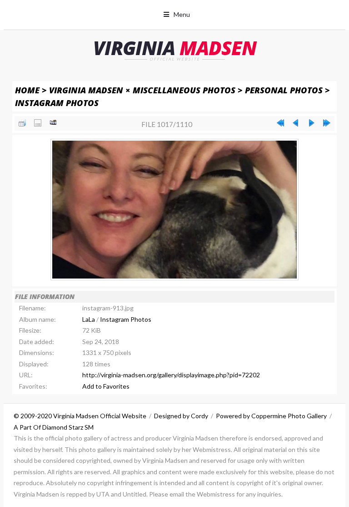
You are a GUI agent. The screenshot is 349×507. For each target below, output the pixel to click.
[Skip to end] (326, 123)
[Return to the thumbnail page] (22, 123)
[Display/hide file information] (37, 123)
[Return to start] (280, 123)
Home (27, 90)
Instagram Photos (57, 102)
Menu (182, 14)
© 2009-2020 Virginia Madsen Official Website (80, 416)
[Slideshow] (53, 123)
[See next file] (311, 123)
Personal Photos (284, 90)
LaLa (88, 319)
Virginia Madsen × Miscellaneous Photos (142, 90)
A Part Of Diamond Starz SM (54, 427)
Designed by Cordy (181, 416)
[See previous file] (296, 123)
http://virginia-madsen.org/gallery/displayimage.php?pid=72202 (171, 375)
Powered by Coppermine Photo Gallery (271, 416)
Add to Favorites (106, 386)
